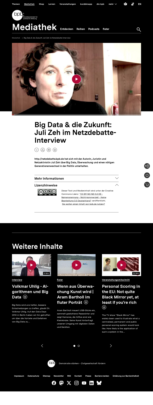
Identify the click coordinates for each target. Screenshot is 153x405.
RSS (69, 376)
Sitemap (46, 376)
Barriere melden (102, 376)
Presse (88, 376)
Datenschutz (33, 376)
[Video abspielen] (76, 79)
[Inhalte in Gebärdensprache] (132, 4)
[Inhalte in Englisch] (139, 4)
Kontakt (78, 376)
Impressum (19, 376)
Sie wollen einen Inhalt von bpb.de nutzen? (83, 204)
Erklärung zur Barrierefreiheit (126, 376)
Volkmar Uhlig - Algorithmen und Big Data (30, 292)
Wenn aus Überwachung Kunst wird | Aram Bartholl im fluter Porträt (75, 294)
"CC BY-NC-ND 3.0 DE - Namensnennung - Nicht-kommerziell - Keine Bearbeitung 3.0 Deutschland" (83, 197)
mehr (113, 4)
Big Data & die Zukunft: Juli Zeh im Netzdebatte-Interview (47, 38)
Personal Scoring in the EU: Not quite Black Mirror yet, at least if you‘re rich (121, 294)
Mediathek (16, 38)
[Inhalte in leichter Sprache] (125, 4)
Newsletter (59, 376)
